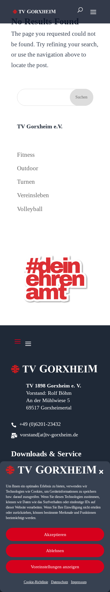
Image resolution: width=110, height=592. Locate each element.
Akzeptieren (55, 534)
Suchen (81, 97)
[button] (101, 472)
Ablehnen (55, 550)
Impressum (79, 582)
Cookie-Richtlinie (36, 582)
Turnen (26, 181)
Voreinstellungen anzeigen (55, 566)
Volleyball (30, 208)
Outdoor (27, 168)
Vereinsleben (33, 195)
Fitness (26, 154)
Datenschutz (59, 582)
